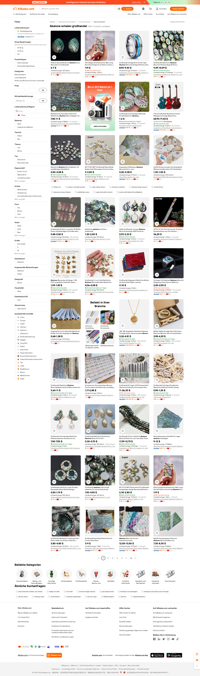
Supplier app (97, 655)
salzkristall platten (139, 596)
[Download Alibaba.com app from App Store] (157, 655)
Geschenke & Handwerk (67, 22)
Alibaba (52, 22)
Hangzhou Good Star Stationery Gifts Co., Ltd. (100, 74)
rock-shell (69, 591)
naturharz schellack (118, 187)
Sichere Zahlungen (58, 613)
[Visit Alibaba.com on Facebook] (154, 639)
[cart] (151, 9)
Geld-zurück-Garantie (59, 617)
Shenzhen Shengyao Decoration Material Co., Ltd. (66, 124)
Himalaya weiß (39, 596)
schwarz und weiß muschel (76, 187)
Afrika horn (57, 187)
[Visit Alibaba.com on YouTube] (173, 639)
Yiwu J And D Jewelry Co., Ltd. (130, 343)
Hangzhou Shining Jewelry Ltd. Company (65, 448)
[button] (119, 8)
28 (131, 558)
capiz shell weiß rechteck (104, 192)
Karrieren (21, 626)
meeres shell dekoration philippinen (130, 192)
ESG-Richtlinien (23, 622)
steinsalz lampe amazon (139, 187)
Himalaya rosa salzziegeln (128, 591)
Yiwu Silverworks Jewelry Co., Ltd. (63, 292)
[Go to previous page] (99, 558)
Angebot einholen (91, 617)
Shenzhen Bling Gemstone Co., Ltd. (97, 239)
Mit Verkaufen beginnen (161, 617)
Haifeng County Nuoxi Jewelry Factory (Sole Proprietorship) (100, 395)
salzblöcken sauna (83, 192)
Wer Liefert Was (133, 665)
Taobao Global (108, 665)
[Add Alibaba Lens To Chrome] (54, 655)
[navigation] (31, 290)
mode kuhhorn (55, 596)
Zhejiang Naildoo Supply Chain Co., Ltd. (64, 239)
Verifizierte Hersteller (93, 613)
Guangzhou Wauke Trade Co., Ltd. (97, 179)
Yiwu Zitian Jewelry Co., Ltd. (129, 177)
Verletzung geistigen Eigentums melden (133, 630)
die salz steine (23, 596)
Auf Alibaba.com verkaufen (162, 613)
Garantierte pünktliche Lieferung (63, 622)
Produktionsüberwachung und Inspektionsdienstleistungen (62, 631)
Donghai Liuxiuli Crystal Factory (130, 125)
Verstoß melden (125, 635)
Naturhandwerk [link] (99, 22)
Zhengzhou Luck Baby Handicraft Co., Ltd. (100, 446)
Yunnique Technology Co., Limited (165, 292)
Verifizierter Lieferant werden (163, 626)
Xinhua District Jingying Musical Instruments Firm (66, 341)
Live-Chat (122, 617)
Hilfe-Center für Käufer (127, 613)
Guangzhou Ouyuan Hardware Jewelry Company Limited (134, 73)
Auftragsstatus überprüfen (162, 622)
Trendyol (123, 665)
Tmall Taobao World (87, 665)
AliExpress (65, 665)
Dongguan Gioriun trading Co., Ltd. (63, 397)
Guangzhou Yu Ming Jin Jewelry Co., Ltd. (167, 74)
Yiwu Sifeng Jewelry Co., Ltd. (163, 343)
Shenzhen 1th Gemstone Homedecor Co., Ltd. (134, 290)
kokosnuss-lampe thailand (62, 192)
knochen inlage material (87, 591)
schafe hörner (158, 187)
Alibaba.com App (141, 655)
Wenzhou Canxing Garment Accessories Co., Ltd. (100, 292)
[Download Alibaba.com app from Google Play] (174, 655)
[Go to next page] (136, 558)
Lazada (98, 665)
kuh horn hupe (92, 596)
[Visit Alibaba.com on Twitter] (163, 639)
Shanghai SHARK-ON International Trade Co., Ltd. (168, 177)
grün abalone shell (108, 591)
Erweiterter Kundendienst (61, 626)
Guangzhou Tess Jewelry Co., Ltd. (131, 241)
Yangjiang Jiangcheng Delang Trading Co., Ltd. (168, 239)
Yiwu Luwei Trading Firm (162, 397)
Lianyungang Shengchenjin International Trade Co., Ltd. (66, 179)
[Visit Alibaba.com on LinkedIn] (159, 639)
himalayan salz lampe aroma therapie (156, 591)
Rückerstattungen (125, 626)
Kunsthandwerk (85, 22)
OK (43, 90)
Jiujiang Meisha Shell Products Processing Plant (66, 73)
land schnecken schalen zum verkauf (30, 591)
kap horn (123, 596)
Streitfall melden (125, 622)
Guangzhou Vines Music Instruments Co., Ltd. (168, 128)
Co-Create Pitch (24, 617)
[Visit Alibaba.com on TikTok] (177, 639)
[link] (197, 654)
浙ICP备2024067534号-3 (159, 672)
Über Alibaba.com (24, 608)
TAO (116, 665)
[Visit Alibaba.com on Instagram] (168, 639)
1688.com (74, 665)
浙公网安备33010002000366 (138, 672)
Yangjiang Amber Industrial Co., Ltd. (131, 397)
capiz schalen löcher (98, 187)
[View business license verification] (121, 672)
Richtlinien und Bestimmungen (63, 637)
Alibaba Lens (23, 655)
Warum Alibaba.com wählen (28, 613)
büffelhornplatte (108, 596)
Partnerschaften (159, 630)
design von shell (54, 591)
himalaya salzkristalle (74, 596)
